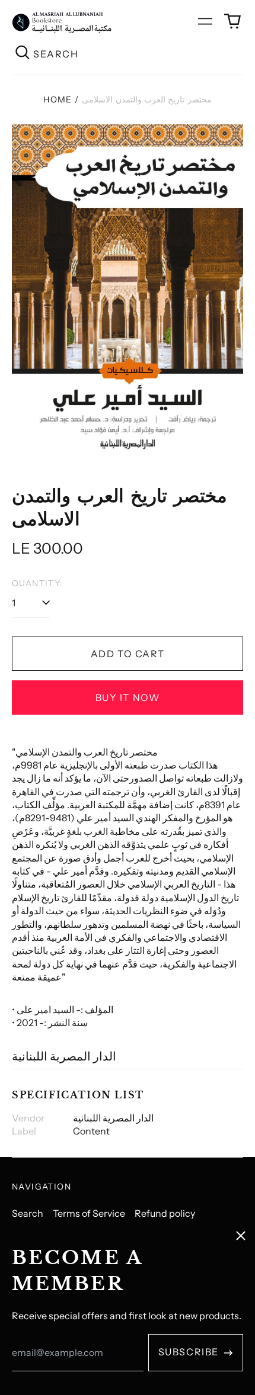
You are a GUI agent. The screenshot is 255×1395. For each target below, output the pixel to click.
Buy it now (127, 697)
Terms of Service (89, 1213)
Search (27, 1213)
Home (57, 99)
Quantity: (37, 583)
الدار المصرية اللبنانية (64, 1056)
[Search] (22, 53)
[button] (232, 21)
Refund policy (165, 1213)
